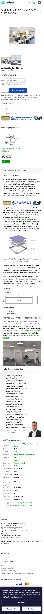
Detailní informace (6, 103)
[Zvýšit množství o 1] (8, 89)
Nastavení (21, 602)
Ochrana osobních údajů (9, 571)
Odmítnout (11, 609)
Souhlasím (31, 609)
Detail (6, 161)
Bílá (15, 457)
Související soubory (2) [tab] (15, 170)
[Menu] (39, 3)
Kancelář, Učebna (19, 454)
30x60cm (17, 460)
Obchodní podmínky (7, 568)
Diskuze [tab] (25, 170)
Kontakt (3, 565)
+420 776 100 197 (10, 531)
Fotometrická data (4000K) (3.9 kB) (20, 503)
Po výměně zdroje (20, 463)
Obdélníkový (18, 466)
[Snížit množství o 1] (8, 91)
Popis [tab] (4, 170)
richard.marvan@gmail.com (13, 528)
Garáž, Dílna (30, 454)
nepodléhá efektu (20, 219)
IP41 (15, 452)
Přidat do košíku (19, 90)
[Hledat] (29, 3)
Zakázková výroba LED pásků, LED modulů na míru (17, 573)
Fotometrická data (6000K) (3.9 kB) (20, 505)
